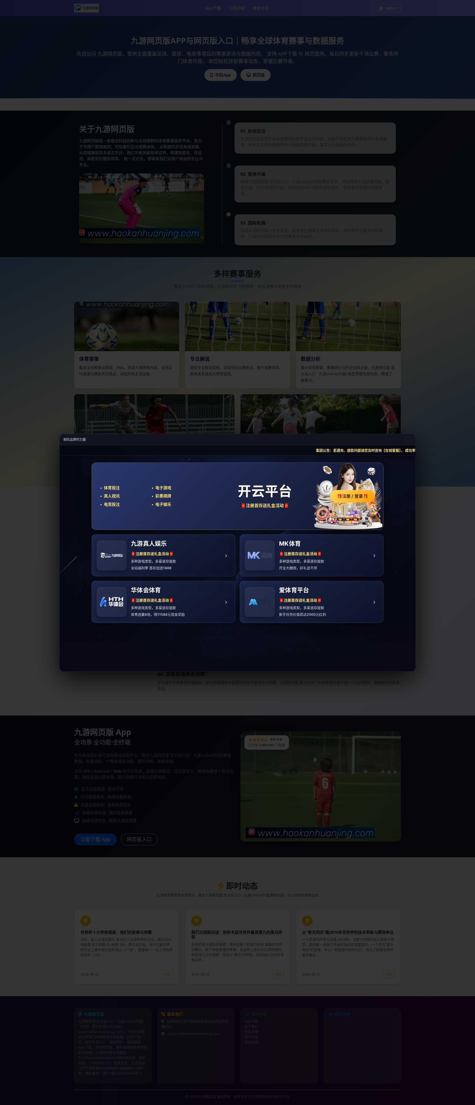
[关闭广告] (408, 439)
